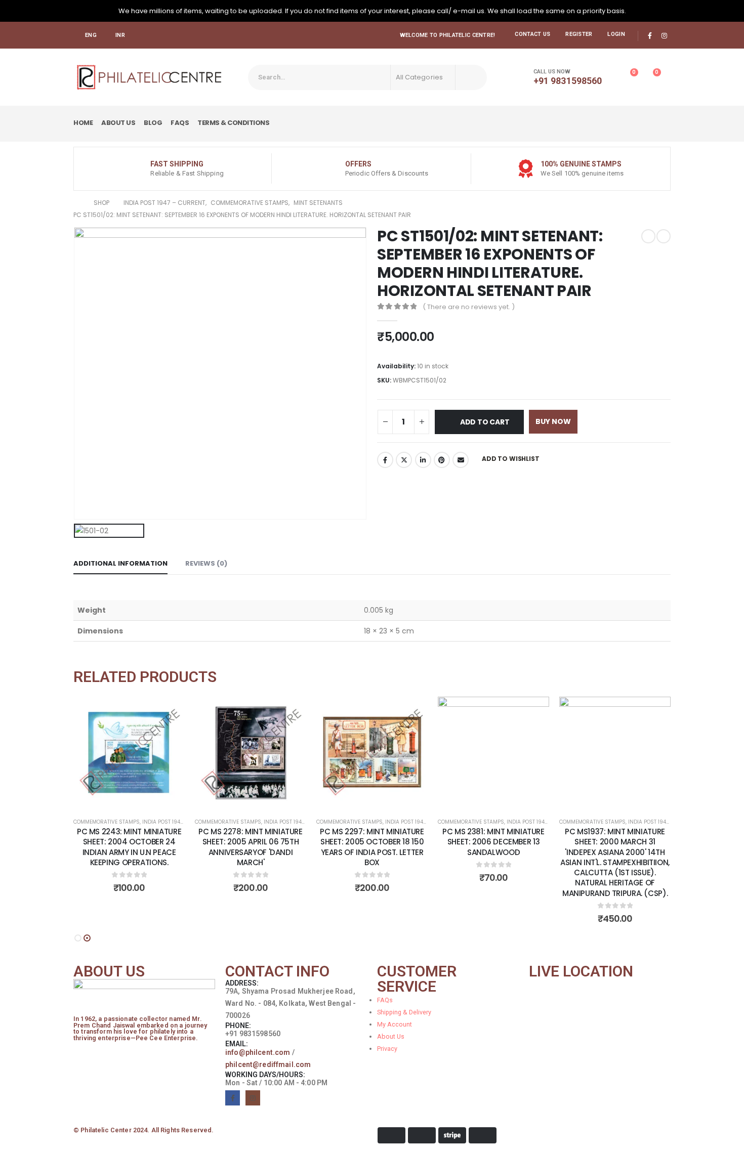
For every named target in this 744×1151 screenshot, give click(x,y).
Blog (153, 122)
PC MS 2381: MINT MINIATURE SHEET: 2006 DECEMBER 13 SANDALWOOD (493, 842)
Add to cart (485, 422)
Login (616, 34)
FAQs (180, 122)
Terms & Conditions (233, 122)
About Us (118, 122)
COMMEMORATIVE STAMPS (106, 822)
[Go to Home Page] (76, 203)
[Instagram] (664, 35)
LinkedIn (423, 460)
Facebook (385, 460)
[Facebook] (649, 35)
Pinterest (442, 460)
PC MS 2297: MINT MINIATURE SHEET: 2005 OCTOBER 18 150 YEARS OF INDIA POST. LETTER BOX (372, 847)
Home (83, 122)
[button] (77, 938)
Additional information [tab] (120, 563)
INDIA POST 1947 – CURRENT (177, 822)
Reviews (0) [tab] (206, 563)
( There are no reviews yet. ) (469, 307)
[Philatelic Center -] (149, 77)
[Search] (471, 77)
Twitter (404, 460)
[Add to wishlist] (169, 711)
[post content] (129, 752)
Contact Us (532, 34)
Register (578, 34)
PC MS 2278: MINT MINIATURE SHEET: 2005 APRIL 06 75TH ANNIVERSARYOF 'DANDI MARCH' (250, 847)
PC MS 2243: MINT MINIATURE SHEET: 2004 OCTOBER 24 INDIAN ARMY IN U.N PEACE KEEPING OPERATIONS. (129, 847)
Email (460, 460)
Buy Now (553, 421)
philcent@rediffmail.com (268, 1064)
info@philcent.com (257, 1052)
